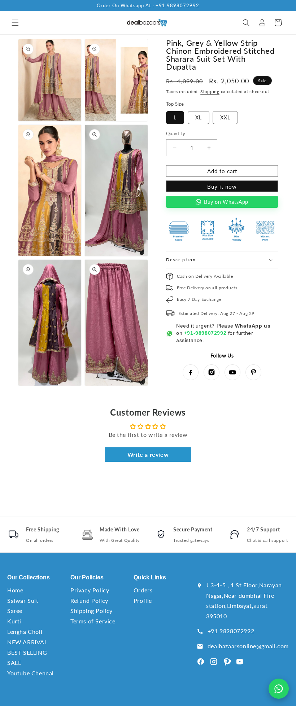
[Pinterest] (253, 372)
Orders (143, 590)
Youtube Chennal (30, 673)
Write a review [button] (148, 454)
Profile (143, 600)
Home (15, 590)
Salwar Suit (23, 600)
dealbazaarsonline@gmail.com (248, 646)
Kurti (14, 621)
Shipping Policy (91, 610)
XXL (225, 117)
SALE (14, 662)
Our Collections (28, 577)
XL (198, 117)
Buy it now (222, 186)
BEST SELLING (27, 652)
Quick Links (150, 577)
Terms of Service (93, 621)
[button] (15, 23)
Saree (14, 610)
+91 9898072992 (231, 630)
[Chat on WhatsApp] (279, 689)
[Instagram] (211, 372)
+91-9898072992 (205, 333)
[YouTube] (232, 372)
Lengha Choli (24, 631)
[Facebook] (191, 372)
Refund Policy (89, 600)
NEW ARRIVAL (27, 642)
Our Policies (87, 577)
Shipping (209, 91)
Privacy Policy (89, 590)
